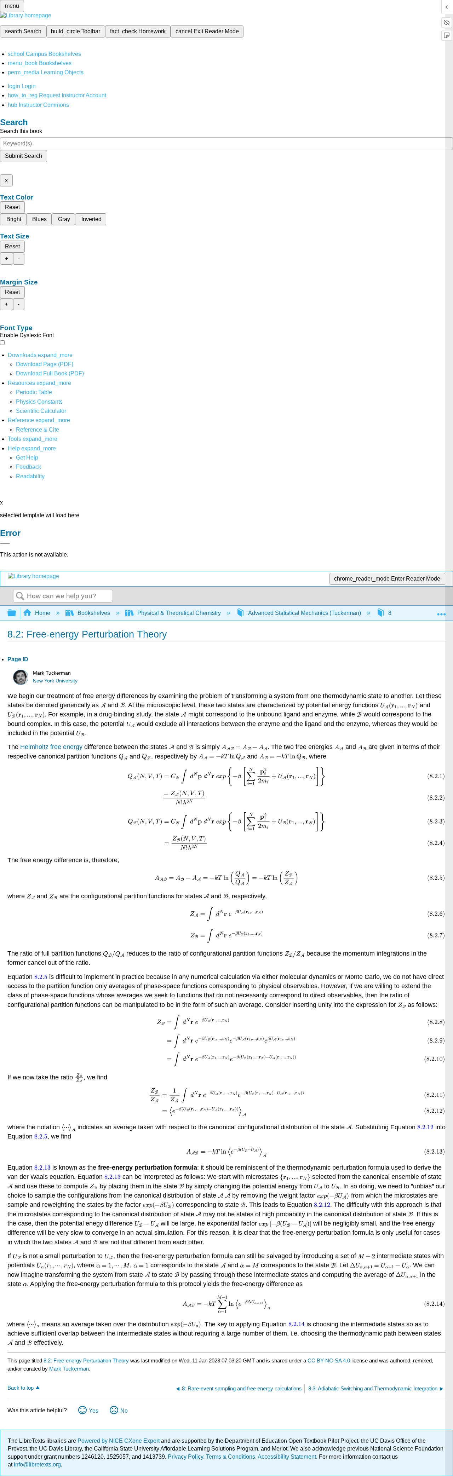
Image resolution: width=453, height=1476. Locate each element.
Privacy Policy (185, 1457)
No (124, 1411)
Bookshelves (93, 613)
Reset (12, 207)
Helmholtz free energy (51, 746)
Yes (93, 1411)
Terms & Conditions (230, 1457)
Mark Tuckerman (69, 1369)
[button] (28, 467)
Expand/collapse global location (441, 611)
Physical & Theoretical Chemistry (179, 613)
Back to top (20, 1388)
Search (20, 596)
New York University (55, 681)
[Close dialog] (5, 543)
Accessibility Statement (287, 1457)
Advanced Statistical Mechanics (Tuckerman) (304, 613)
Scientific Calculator (41, 411)
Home (43, 613)
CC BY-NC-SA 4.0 (329, 1360)
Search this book (21, 131)
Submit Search (23, 156)
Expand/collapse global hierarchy (16, 613)
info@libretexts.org (36, 1464)
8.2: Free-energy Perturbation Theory (86, 1360)
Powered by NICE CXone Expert (119, 1441)
